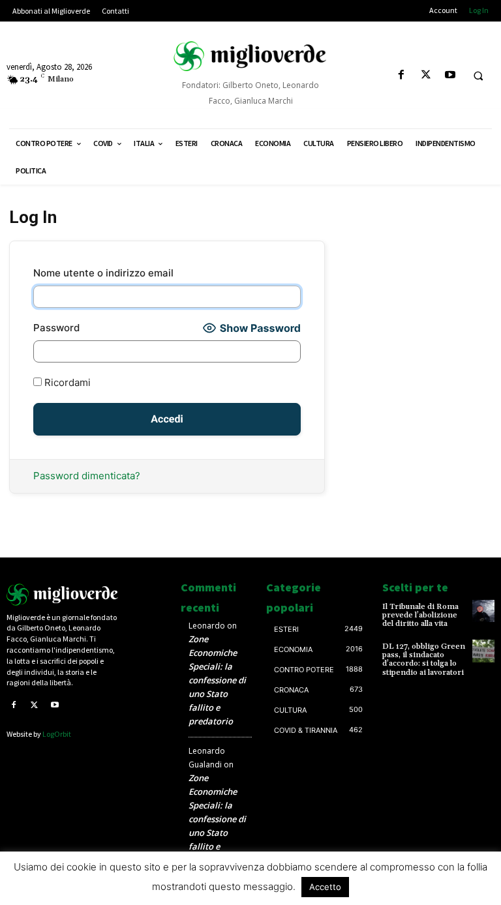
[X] (425, 75)
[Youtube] (450, 75)
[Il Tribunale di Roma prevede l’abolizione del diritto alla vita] (483, 611)
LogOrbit (56, 734)
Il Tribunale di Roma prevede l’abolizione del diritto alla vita (420, 615)
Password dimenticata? (86, 475)
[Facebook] (401, 75)
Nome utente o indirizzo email (103, 273)
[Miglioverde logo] (63, 595)
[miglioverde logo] (250, 56)
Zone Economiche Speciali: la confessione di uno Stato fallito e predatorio (217, 680)
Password (56, 327)
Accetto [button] (325, 887)
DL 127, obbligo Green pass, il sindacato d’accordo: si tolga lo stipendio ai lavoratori (423, 659)
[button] (478, 75)
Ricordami (66, 382)
